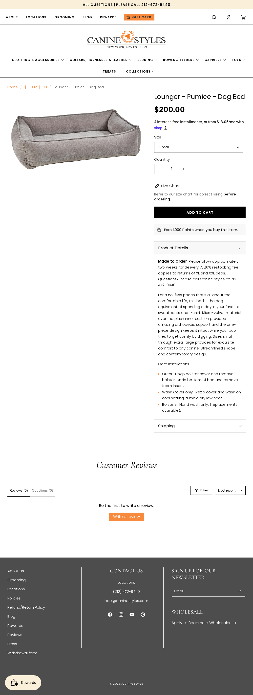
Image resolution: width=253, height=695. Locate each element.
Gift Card (141, 17)
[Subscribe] (239, 591)
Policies (14, 598)
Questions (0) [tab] (42, 490)
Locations (16, 589)
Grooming (16, 579)
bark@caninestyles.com (126, 600)
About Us (15, 570)
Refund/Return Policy (26, 607)
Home (12, 87)
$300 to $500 (35, 87)
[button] (214, 17)
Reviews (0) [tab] (18, 490)
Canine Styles (133, 684)
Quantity (162, 159)
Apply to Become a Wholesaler (201, 623)
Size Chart (170, 185)
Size (157, 137)
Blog (11, 616)
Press (12, 643)
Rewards (15, 625)
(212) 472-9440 (126, 591)
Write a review (126, 517)
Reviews (14, 634)
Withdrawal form (22, 653)
